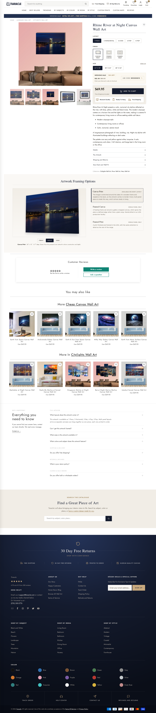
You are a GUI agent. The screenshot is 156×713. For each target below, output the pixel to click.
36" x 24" (108, 68)
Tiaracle (18, 709)
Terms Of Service (70, 709)
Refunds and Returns (85, 598)
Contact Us (82, 586)
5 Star (120, 41)
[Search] (86, 3)
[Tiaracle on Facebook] (17, 608)
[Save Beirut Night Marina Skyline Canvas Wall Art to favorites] (116, 364)
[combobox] (54, 3)
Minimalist (107, 644)
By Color (71, 10)
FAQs (80, 582)
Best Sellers (35, 10)
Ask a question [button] (96, 274)
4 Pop (129, 41)
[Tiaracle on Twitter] (33, 608)
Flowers (13, 636)
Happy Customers (54, 586)
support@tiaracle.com (26, 595)
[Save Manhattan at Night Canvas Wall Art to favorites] (32, 364)
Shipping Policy (83, 594)
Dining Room (62, 644)
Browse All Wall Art (55, 594)
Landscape (14, 640)
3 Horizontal (109, 41)
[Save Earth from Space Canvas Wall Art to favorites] (32, 314)
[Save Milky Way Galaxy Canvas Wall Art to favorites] (116, 314)
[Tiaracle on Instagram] (22, 608)
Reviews (130, 10)
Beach (13, 632)
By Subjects (59, 10)
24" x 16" (97, 68)
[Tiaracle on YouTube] (38, 608)
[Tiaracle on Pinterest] (28, 608)
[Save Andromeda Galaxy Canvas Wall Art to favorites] (60, 314)
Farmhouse (107, 652)
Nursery (60, 652)
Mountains (14, 648)
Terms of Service (54, 598)
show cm (143, 63)
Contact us (16, 431)
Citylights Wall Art (40, 20)
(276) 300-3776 (16, 603)
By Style (91, 10)
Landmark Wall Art (24, 20)
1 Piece (97, 41)
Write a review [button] (96, 269)
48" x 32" (118, 68)
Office (59, 648)
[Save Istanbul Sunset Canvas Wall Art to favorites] (144, 364)
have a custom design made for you (81, 511)
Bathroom (60, 636)
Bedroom (60, 632)
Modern (106, 632)
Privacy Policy (83, 709)
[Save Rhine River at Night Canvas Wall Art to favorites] (144, 25)
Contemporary (109, 648)
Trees (12, 644)
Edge (58, 240)
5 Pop (138, 41)
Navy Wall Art (125, 171)
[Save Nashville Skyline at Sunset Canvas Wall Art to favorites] (60, 364)
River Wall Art (116, 171)
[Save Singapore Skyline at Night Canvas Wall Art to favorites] (88, 364)
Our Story (51, 582)
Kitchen (60, 640)
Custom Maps (118, 10)
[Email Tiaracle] (12, 608)
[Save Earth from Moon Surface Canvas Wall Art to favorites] (144, 314)
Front (41, 240)
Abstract (107, 628)
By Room (81, 10)
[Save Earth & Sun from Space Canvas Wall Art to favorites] (88, 314)
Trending (47, 10)
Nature (13, 652)
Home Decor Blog (54, 590)
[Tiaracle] (13, 4)
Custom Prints (104, 10)
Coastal (106, 640)
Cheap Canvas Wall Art (82, 304)
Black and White (17, 628)
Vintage (106, 636)
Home (24, 10)
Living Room (61, 628)
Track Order (82, 590)
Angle (49, 240)
